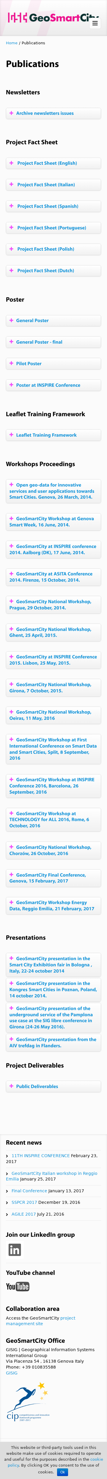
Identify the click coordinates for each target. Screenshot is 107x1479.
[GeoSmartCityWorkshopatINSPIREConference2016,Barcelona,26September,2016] (53, 786)
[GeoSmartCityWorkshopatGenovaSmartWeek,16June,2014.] (52, 521)
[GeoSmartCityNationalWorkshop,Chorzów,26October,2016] (51, 850)
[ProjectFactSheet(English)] (46, 163)
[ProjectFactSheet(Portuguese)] (51, 227)
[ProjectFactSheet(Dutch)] (45, 270)
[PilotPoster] (29, 363)
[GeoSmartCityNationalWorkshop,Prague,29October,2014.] (51, 604)
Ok (62, 1472)
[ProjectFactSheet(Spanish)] (47, 205)
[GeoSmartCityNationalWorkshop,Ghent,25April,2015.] (51, 632)
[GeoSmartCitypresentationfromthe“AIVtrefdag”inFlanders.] (53, 1042)
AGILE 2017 (24, 1214)
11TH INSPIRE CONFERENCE (41, 1155)
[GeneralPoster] (32, 320)
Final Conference (29, 1190)
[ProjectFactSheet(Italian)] (45, 184)
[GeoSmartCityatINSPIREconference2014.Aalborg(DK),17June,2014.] (53, 549)
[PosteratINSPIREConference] (48, 384)
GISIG (12, 1373)
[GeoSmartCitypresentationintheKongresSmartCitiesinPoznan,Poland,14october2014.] (54, 989)
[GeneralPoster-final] (39, 341)
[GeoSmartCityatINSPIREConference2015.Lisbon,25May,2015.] (54, 659)
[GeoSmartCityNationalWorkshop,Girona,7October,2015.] (51, 687)
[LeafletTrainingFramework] (46, 434)
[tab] (53, 113)
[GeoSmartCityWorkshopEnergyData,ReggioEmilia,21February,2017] (53, 905)
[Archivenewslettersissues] (45, 113)
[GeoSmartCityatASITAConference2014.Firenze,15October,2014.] (52, 577)
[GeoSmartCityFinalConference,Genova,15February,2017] (48, 877)
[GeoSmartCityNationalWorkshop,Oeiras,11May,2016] (51, 715)
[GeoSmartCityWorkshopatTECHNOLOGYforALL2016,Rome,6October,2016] (50, 819)
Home (12, 43)
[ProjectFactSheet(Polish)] (45, 249)
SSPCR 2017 (24, 1202)
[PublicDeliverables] (37, 1086)
